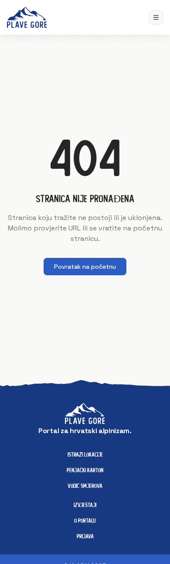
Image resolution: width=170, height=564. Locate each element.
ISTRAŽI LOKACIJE (85, 454)
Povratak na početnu (85, 266)
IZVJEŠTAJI (85, 504)
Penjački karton (85, 470)
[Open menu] (156, 17)
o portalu (85, 520)
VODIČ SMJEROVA (85, 485)
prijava (85, 536)
